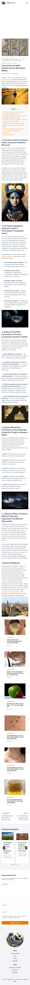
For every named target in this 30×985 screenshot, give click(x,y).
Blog (15, 956)
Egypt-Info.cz (6, 73)
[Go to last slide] (4, 847)
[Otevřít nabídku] (26, 3)
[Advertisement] (15, 21)
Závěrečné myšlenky (8, 134)
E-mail (4, 912)
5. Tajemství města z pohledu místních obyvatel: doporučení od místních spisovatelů (13, 130)
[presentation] (8, 836)
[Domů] (2, 59)
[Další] (26, 847)
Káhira (15, 63)
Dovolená (15, 970)
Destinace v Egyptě (7, 63)
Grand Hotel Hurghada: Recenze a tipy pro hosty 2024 (22, 847)
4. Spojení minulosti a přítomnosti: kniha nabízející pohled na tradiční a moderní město (13, 125)
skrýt (17, 109)
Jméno (4, 905)
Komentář (5, 884)
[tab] (12, 864)
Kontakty (15, 961)
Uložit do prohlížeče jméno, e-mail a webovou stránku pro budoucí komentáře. (14, 916)
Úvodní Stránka (15, 953)
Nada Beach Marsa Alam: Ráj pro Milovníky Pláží (7, 816)
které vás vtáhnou (7, 256)
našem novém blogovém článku (16, 77)
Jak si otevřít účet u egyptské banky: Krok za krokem (22, 816)
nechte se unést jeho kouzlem (11, 591)
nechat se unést (17, 552)
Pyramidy (15, 972)
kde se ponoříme (7, 79)
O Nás (15, 958)
